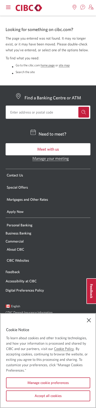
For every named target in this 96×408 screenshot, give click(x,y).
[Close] (89, 320)
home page (48, 65)
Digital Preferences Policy (25, 290)
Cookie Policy (64, 349)
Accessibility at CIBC (21, 281)
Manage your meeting (50, 158)
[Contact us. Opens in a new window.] (83, 7)
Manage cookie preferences (48, 383)
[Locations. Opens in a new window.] (74, 7)
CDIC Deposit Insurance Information (29, 312)
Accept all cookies (48, 396)
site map (64, 65)
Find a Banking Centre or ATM (53, 97)
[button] (91, 7)
